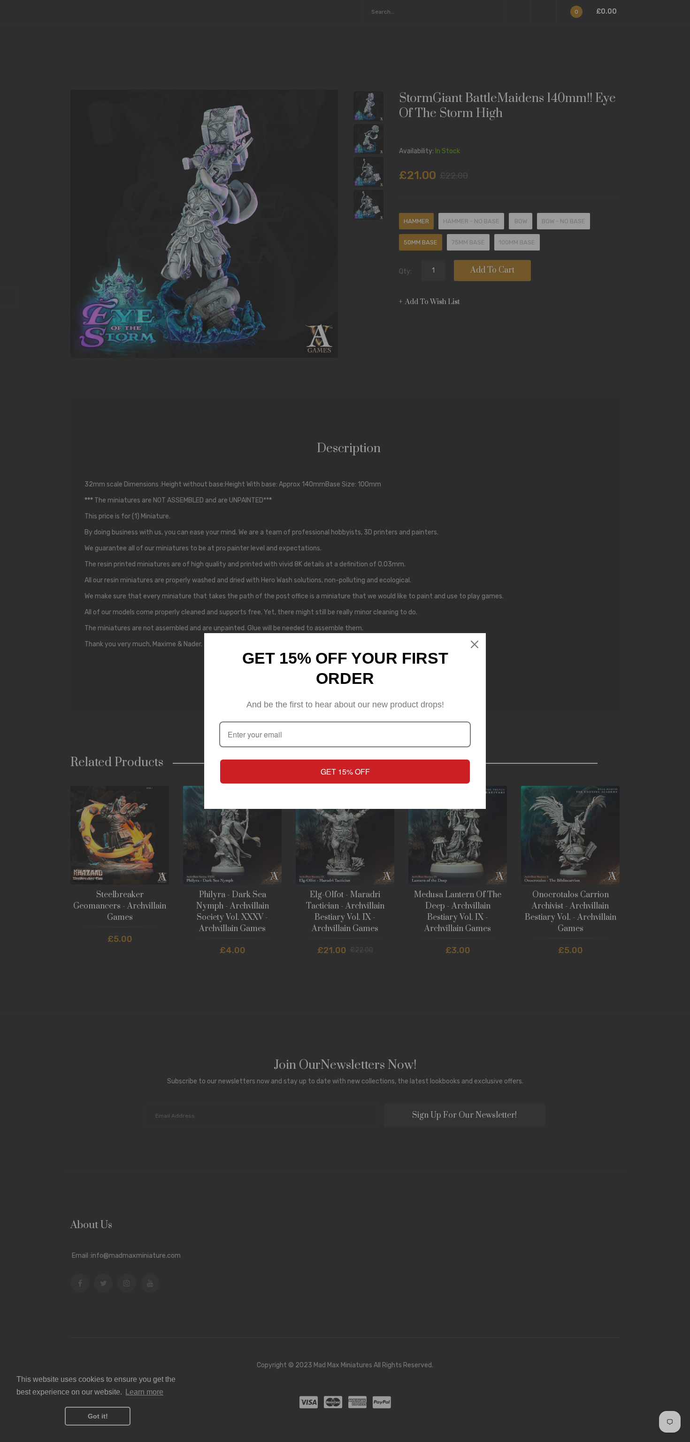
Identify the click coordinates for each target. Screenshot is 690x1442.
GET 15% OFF (345, 771)
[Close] (474, 644)
